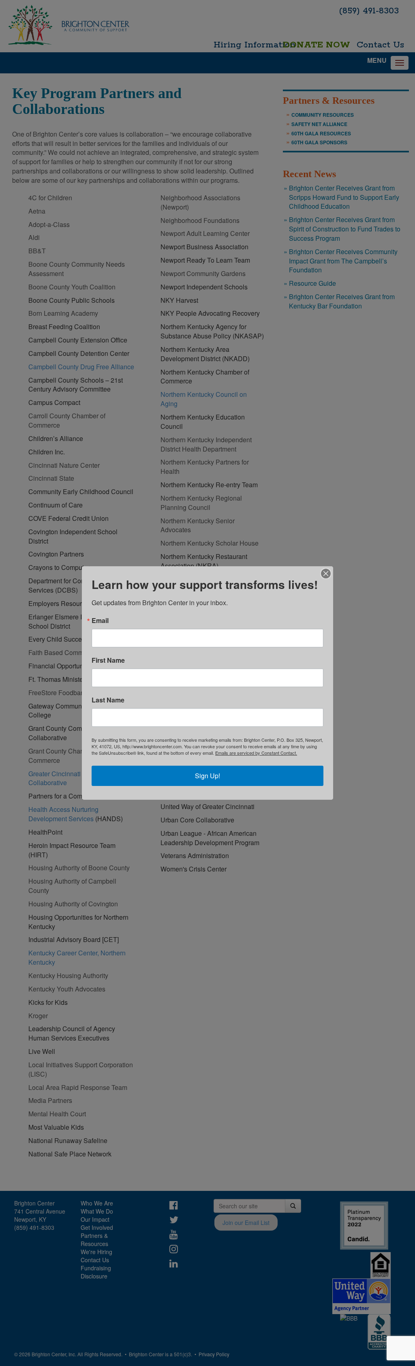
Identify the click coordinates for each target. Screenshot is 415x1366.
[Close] (326, 573)
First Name (108, 660)
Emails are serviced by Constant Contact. (256, 752)
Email (100, 620)
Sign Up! (207, 775)
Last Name (108, 700)
